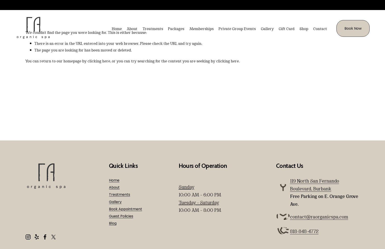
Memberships (201, 28)
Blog (113, 223)
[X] (53, 237)
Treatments (153, 28)
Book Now (353, 28)
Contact (320, 28)
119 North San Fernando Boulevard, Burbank (314, 184)
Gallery (267, 28)
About (132, 28)
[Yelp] (36, 237)
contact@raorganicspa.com (319, 216)
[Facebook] (45, 237)
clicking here (99, 60)
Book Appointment (125, 209)
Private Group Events (237, 28)
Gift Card (287, 28)
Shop (304, 28)
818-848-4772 (304, 231)
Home (117, 28)
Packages (176, 28)
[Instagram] (28, 237)
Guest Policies (121, 216)
